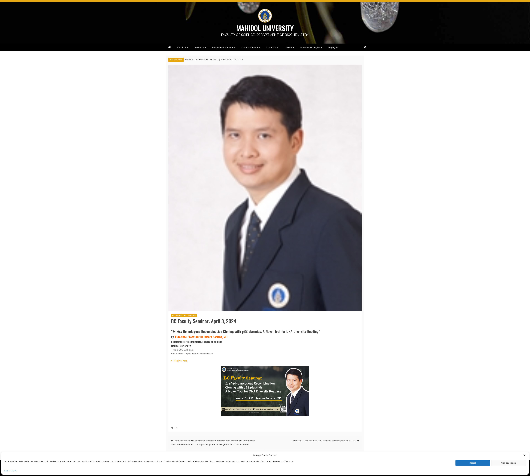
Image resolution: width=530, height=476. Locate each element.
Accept (473, 463)
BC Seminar (190, 315)
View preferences (508, 463)
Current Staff (273, 47)
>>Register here (179, 360)
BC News (177, 315)
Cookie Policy (10, 471)
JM (176, 428)
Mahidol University (265, 28)
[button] (524, 455)
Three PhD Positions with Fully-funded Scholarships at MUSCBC (324, 440)
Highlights (333, 47)
